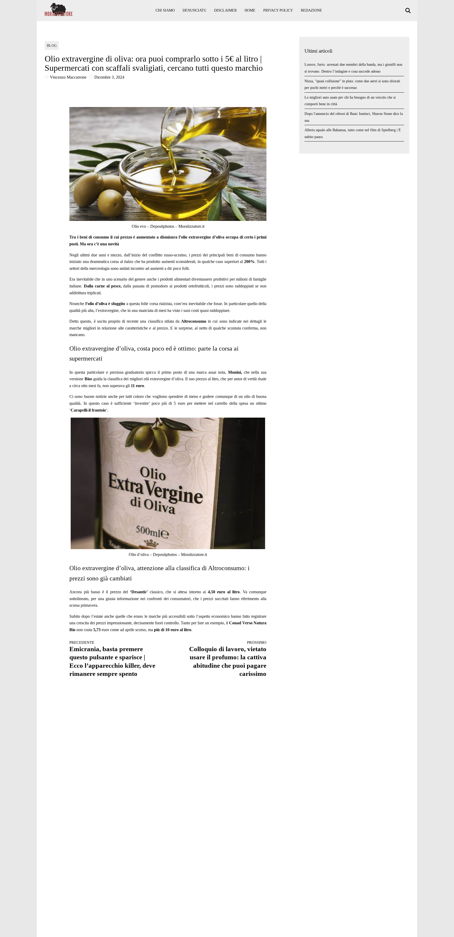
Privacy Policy (278, 10)
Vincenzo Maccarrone (68, 77)
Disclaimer (225, 10)
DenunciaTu (194, 10)
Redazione (311, 10)
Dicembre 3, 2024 (109, 77)
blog (52, 46)
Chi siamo (165, 10)
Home (250, 10)
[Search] (408, 10)
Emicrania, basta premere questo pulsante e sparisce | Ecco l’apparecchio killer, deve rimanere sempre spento (112, 658)
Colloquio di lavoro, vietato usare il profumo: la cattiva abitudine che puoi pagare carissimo (227, 658)
